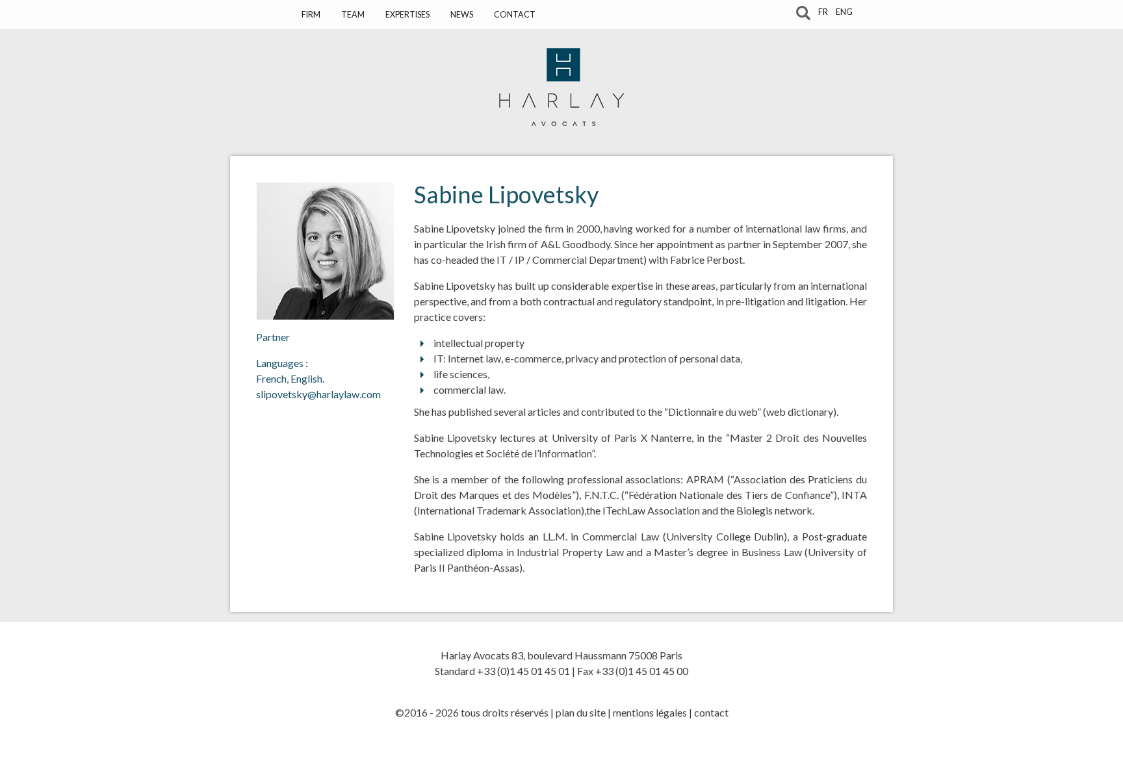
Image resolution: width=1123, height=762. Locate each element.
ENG (844, 12)
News (461, 14)
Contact (515, 14)
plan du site (581, 712)
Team (353, 14)
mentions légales (650, 712)
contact (711, 712)
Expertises (407, 14)
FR (823, 12)
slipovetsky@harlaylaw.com (318, 394)
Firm (311, 14)
